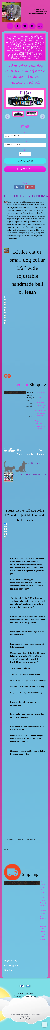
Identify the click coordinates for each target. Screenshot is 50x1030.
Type (25, 141)
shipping (29, 993)
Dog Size (25, 132)
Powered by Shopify (25, 1019)
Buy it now (25, 169)
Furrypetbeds (24, 1015)
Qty (25, 150)
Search (20, 993)
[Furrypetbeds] (11, 12)
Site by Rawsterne (25, 1017)
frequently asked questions (25, 996)
